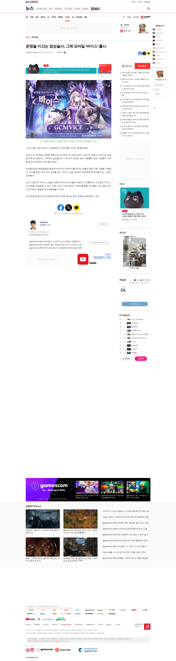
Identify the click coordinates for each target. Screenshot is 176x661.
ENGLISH (60, 52)
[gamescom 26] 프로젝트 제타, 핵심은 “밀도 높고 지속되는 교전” (55, 245)
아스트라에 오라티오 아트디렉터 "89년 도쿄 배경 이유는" (135, 87)
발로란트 (134, 327)
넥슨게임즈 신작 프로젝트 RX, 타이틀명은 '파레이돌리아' (136, 100)
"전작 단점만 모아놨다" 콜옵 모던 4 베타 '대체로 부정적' (136, 74)
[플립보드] (89, 613)
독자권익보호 (79, 624)
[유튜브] (32, 619)
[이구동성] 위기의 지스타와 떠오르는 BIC (135, 94)
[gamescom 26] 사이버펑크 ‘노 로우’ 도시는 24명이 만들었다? (55, 241)
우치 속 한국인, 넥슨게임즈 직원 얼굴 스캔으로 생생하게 (136, 127)
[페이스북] (49, 619)
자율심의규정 (90, 624)
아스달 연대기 (160, 48)
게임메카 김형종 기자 (33, 52)
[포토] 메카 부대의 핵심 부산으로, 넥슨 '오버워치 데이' (135, 107)
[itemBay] (112, 610)
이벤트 (122, 184)
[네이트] (66, 610)
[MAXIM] (123, 610)
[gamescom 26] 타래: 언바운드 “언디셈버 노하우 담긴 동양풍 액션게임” (126, 535)
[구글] (43, 610)
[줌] (78, 610)
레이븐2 (158, 44)
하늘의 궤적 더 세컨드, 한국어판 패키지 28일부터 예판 (126, 517)
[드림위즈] (144, 610)
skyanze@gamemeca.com (39, 235)
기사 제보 (102, 224)
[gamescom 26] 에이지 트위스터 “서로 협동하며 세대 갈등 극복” (55, 248)
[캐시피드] (100, 613)
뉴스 (28, 37)
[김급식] (55, 613)
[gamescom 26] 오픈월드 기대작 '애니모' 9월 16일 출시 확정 (126, 558)
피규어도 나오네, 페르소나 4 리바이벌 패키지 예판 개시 (126, 511)
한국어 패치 (159, 59)
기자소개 (117, 624)
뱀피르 (157, 37)
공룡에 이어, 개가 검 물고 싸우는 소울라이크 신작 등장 (136, 134)
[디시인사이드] (112, 613)
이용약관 (54, 624)
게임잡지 (122, 232)
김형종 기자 (45, 225)
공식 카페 (77, 196)
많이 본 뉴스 (127, 66)
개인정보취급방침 (66, 624)
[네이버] (31, 610)
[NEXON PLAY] (89, 610)
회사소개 (28, 624)
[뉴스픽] (78, 613)
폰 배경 (157, 63)
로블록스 (134, 353)
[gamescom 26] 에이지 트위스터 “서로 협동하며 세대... (112, 497)
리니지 (133, 342)
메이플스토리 (136, 330)
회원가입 (140, 2)
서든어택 (134, 345)
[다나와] (100, 610)
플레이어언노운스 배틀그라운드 (142, 334)
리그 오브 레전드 (137, 319)
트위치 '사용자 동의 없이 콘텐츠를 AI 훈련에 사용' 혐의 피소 (136, 114)
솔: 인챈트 (158, 29)
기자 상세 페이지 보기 (98, 243)
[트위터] (40, 619)
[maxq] (134, 610)
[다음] (55, 610)
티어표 (157, 55)
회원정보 (108, 624)
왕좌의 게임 (159, 33)
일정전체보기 (135, 304)
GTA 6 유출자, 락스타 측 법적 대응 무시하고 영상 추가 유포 (136, 121)
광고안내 (45, 624)
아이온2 (134, 349)
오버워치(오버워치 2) (138, 338)
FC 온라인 (135, 323)
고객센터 (100, 624)
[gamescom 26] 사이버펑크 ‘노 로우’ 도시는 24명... (137, 497)
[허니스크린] (66, 613)
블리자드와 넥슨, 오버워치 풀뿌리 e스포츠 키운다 (136, 80)
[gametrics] (31, 613)
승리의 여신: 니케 (161, 52)
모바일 (35, 37)
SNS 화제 (142, 66)
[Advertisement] (16, 37)
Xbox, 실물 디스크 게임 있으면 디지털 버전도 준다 (124, 552)
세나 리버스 (159, 40)
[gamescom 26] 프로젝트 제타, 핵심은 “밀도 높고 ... (87, 497)
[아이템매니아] (43, 613)
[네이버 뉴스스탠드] (62, 619)
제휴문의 (37, 624)
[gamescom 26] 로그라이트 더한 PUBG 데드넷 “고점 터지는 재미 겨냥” (126, 529)
